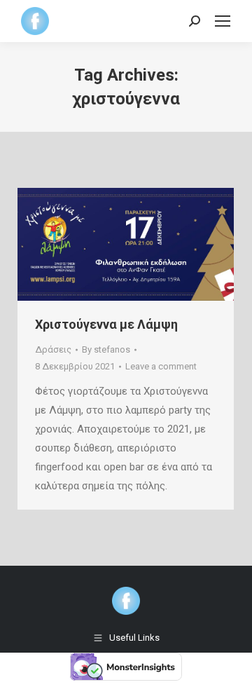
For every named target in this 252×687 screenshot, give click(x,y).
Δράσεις (53, 349)
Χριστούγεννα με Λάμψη (106, 324)
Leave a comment (161, 366)
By (106, 349)
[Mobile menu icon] (222, 21)
